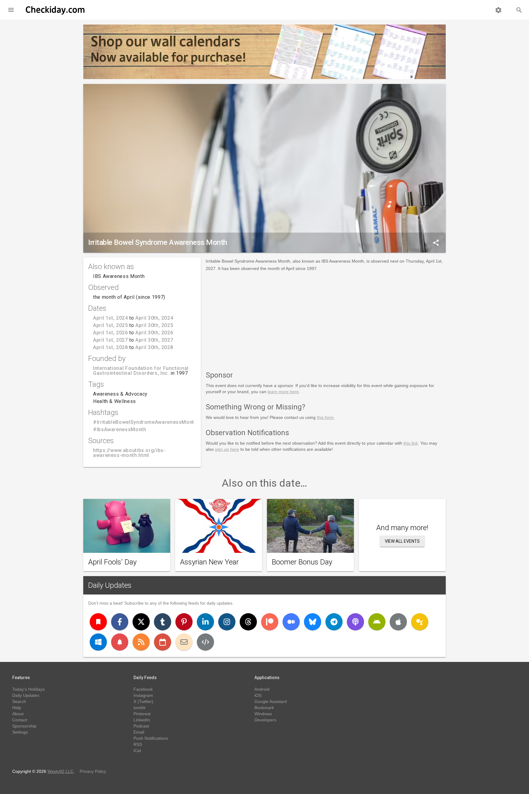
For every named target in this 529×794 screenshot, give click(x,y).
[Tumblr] (162, 621)
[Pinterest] (184, 621)
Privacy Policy (93, 771)
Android (261, 689)
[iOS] (398, 621)
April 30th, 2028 (154, 347)
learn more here (283, 391)
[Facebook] (119, 621)
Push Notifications (150, 738)
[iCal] (162, 642)
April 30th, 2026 (154, 333)
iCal (137, 750)
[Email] (184, 642)
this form (325, 417)
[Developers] (205, 642)
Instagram (143, 695)
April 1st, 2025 (110, 325)
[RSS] (141, 642)
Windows (263, 713)
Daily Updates (110, 585)
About (18, 713)
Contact (19, 719)
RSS (137, 744)
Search (19, 701)
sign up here (227, 449)
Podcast (141, 726)
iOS (257, 695)
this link (410, 443)
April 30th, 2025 (154, 325)
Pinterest (142, 713)
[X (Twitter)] (141, 621)
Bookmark (264, 707)
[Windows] (98, 642)
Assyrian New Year (209, 562)
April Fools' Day (112, 562)
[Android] (376, 621)
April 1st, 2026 (110, 333)
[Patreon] (269, 621)
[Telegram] (334, 621)
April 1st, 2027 (110, 340)
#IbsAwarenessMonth (119, 429)
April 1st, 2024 (110, 318)
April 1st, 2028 (110, 347)
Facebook (143, 689)
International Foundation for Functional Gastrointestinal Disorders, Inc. (141, 370)
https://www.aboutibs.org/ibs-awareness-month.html (129, 452)
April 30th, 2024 (154, 318)
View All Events (402, 541)
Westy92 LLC (60, 771)
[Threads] (248, 621)
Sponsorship (24, 726)
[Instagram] (226, 621)
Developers (265, 719)
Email (138, 732)
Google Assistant (270, 701)
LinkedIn (141, 719)
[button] (11, 9)
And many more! (402, 527)
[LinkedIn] (205, 621)
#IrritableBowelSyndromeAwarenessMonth (145, 422)
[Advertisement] (326, 320)
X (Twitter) (143, 701)
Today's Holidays (28, 689)
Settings (20, 732)
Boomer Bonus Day (302, 562)
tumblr (139, 707)
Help (16, 707)
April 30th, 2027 (154, 340)
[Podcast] (355, 621)
